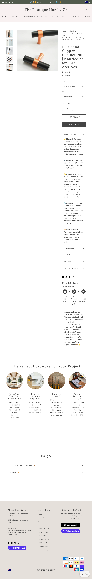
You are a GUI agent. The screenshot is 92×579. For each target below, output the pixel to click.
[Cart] (87, 10)
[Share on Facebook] (63, 277)
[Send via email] (69, 277)
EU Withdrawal (70, 525)
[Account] (82, 10)
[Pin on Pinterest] (66, 277)
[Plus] (71, 108)
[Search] (5, 9)
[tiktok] (13, 2)
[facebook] (3, 2)
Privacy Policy (43, 528)
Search (40, 514)
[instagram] (6, 2)
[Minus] (63, 108)
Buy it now (74, 124)
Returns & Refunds (45, 525)
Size (64, 92)
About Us (41, 518)
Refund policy (43, 535)
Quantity (66, 104)
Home (64, 31)
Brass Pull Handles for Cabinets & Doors (73, 34)
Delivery (41, 521)
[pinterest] (9, 2)
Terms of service (44, 543)
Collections (72, 31)
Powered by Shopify (46, 570)
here (77, 518)
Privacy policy (43, 539)
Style (64, 82)
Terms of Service (44, 532)
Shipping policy (44, 546)
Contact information (46, 550)
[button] (73, 277)
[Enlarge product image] (37, 50)
